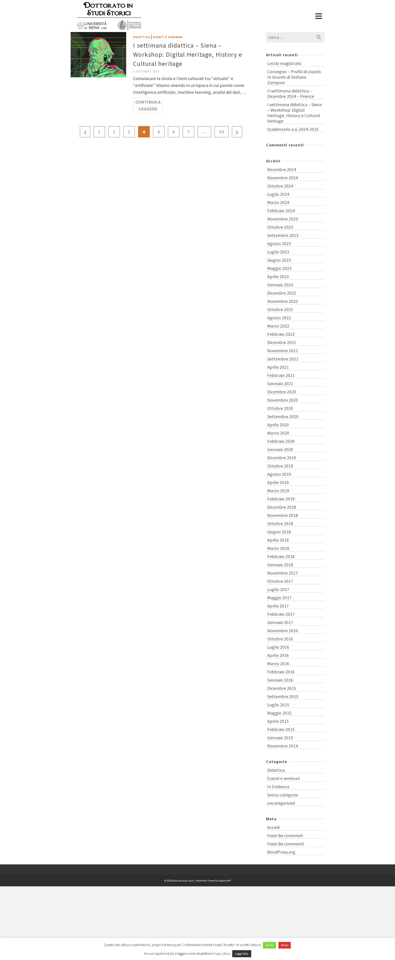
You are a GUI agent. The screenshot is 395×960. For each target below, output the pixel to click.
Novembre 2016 (282, 630)
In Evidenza (278, 786)
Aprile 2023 (278, 276)
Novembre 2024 (282, 177)
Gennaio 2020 (280, 449)
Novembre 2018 (282, 515)
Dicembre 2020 (281, 392)
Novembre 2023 (282, 219)
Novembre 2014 (282, 746)
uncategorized (281, 803)
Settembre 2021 (282, 359)
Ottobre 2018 (280, 523)
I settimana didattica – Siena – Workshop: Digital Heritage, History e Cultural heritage (294, 113)
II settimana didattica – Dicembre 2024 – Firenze (290, 93)
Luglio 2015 (278, 704)
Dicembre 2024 (281, 169)
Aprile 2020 (278, 425)
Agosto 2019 (279, 474)
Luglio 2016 (278, 647)
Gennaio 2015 (280, 737)
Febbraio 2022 (281, 334)
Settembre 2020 (282, 416)
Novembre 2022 (282, 301)
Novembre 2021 (282, 350)
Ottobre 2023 (280, 227)
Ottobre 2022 (280, 309)
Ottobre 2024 (280, 186)
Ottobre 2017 (280, 581)
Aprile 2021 (278, 367)
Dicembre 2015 (281, 688)
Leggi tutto (241, 954)
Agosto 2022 (279, 317)
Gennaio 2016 (280, 680)
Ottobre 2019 (280, 466)
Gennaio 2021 (280, 383)
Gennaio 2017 (280, 622)
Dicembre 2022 (281, 293)
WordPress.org (281, 852)
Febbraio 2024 (281, 210)
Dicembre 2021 (281, 342)
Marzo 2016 (278, 663)
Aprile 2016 (278, 655)
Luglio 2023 (278, 252)
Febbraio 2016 (281, 672)
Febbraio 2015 (281, 729)
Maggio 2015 (279, 713)
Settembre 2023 (282, 235)
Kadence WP (224, 880)
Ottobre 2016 (280, 639)
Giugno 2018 (279, 532)
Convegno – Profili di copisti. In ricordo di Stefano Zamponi (294, 77)
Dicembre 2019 (281, 457)
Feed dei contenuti (285, 835)
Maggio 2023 (279, 268)
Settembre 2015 (282, 696)
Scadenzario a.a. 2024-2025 (293, 129)
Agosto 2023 (279, 243)
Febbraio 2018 (281, 556)
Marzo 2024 (278, 202)
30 (221, 131)
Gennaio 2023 (280, 285)
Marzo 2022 (278, 326)
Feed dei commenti (285, 844)
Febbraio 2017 (281, 614)
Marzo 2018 (278, 548)
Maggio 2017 (279, 597)
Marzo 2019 (278, 490)
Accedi (273, 827)
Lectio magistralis (284, 63)
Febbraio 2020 (281, 441)
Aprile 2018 (278, 540)
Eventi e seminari (168, 37)
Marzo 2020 (278, 433)
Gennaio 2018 (280, 564)
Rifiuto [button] (284, 945)
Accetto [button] (269, 945)
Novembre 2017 (282, 573)
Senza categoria (282, 795)
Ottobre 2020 (280, 408)
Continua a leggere (147, 105)
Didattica (141, 37)
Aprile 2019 (278, 482)
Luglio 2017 (278, 589)
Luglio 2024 (278, 194)
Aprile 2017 (278, 606)
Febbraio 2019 (281, 499)
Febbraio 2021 (281, 375)
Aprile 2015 (278, 721)
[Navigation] (318, 16)
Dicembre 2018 (281, 507)
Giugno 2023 (279, 260)
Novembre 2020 (282, 400)
